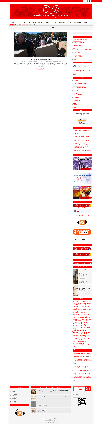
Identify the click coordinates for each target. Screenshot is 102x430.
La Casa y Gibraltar (77, 55)
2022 (13, 395)
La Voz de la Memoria (77, 56)
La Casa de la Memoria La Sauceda (80, 53)
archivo (76, 303)
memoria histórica (85, 337)
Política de (55, 422)
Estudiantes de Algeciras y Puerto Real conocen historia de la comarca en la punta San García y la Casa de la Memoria (82, 378)
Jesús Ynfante (79, 331)
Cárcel (74, 316)
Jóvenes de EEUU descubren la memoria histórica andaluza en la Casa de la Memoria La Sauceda (82, 132)
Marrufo (87, 335)
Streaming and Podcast (82, 257)
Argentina (77, 306)
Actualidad (75, 80)
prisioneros (84, 338)
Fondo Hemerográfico (78, 94)
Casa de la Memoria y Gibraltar (79, 87)
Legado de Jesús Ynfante (78, 96)
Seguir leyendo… (40, 68)
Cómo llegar (75, 394)
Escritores (75, 90)
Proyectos (75, 104)
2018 (13, 401)
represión (82, 341)
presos (76, 338)
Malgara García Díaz (79, 335)
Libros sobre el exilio (77, 98)
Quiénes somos (76, 392)
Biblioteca (75, 46)
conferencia (80, 314)
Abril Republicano (79, 301)
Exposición (75, 93)
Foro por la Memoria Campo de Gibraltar (82, 350)
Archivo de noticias (77, 41)
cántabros (88, 314)
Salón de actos (76, 105)
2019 (13, 400)
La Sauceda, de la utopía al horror (40, 59)
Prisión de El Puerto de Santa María (82, 340)
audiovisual (49, 61)
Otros (41, 61)
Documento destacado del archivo (80, 89)
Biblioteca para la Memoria (78, 86)
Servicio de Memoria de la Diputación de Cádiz (81, 70)
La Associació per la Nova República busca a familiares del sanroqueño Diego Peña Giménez (82, 136)
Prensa (74, 103)
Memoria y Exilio (76, 100)
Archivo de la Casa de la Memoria (80, 39)
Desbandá (77, 317)
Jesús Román (88, 329)
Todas (74, 107)
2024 (13, 392)
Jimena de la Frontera (82, 331)
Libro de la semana (77, 97)
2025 (13, 391)
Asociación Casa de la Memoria (79, 42)
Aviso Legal (46, 422)
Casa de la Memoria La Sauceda (81, 311)
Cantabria (81, 311)
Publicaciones (76, 58)
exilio (84, 320)
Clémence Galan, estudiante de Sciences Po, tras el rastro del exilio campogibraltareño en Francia (82, 150)
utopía (59, 61)
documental (55, 61)
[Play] (74, 211)
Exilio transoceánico (77, 91)
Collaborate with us (77, 397)
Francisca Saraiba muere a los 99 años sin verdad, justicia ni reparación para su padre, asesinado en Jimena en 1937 (82, 146)
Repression (88, 341)
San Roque (76, 343)
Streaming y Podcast (82, 207)
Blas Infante (85, 309)
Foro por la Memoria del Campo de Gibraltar (80, 323)
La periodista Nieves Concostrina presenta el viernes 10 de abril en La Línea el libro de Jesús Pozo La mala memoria (82, 372)
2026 (13, 390)
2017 (13, 402)
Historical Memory (80, 329)
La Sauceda (83, 333)
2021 (13, 397)
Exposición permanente (78, 52)
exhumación (77, 320)
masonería (76, 337)
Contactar (75, 59)
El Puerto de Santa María (85, 319)
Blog (74, 48)
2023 (13, 394)
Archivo (74, 81)
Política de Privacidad (50, 422)
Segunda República (79, 344)
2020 (13, 398)
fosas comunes (79, 326)
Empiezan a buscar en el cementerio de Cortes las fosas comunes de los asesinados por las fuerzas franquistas (82, 361)
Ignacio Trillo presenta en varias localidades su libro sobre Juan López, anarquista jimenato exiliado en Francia (82, 366)
